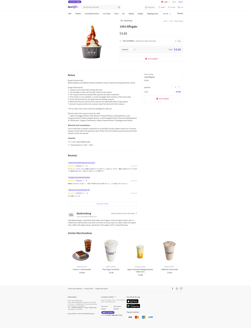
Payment (116, 309)
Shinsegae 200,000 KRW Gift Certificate (79, 177)
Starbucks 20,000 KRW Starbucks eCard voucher (82, 163)
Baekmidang (179, 21)
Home (165, 21)
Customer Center (107, 297)
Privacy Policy (88, 289)
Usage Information (101, 289)
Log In (174, 2)
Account (103, 309)
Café (171, 21)
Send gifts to (75, 2)
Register (180, 2)
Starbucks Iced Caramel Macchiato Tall (79, 190)
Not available (153, 59)
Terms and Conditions (75, 289)
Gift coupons (117, 306)
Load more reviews (102, 204)
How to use (104, 306)
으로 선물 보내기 (108, 312)
